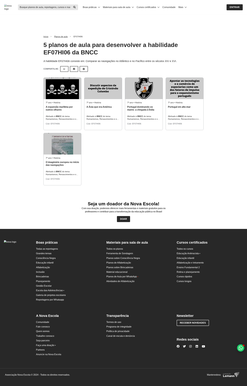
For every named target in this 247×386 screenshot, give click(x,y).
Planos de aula (61, 36)
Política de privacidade (118, 331)
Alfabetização (43, 267)
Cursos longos (184, 281)
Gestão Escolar (44, 286)
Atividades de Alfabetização (120, 281)
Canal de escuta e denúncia (120, 336)
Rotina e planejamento (188, 272)
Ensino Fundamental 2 (188, 267)
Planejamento (43, 281)
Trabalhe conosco (45, 336)
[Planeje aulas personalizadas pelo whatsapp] (240, 348)
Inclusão (40, 272)
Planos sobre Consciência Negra (123, 258)
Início (45, 36)
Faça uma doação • (46, 345)
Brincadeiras (42, 276)
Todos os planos (114, 249)
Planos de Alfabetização (118, 262)
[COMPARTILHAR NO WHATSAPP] (64, 69)
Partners (40, 350)
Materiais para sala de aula (117, 7)
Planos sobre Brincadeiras (119, 267)
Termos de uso (113, 322)
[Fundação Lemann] (231, 375)
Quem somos (42, 331)
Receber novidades (193, 323)
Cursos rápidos (184, 276)
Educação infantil (45, 262)
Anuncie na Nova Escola (48, 354)
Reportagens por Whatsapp (50, 299)
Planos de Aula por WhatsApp (122, 276)
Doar (123, 219)
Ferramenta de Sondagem (119, 253)
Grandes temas (43, 253)
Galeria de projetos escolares (51, 295)
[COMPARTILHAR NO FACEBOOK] (74, 69)
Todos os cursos (185, 249)
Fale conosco (43, 326)
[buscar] (74, 7)
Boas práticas (90, 7)
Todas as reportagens (47, 249)
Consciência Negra (46, 258)
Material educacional (117, 272)
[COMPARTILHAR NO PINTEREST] (84, 69)
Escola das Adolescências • (50, 290)
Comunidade (169, 7)
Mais (181, 7)
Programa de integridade (119, 326)
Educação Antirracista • (188, 253)
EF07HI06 (55, 124)
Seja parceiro (43, 340)
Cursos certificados (147, 7)
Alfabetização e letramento (190, 262)
